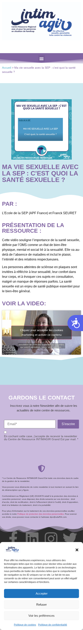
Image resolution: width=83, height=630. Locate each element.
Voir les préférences (41, 615)
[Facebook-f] (13, 538)
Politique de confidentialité (52, 624)
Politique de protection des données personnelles (40, 514)
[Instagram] (51, 538)
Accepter (42, 593)
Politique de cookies (25, 624)
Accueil (6, 67)
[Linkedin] (32, 538)
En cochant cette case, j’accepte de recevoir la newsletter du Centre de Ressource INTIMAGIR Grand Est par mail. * (41, 438)
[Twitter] (70, 538)
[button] (77, 550)
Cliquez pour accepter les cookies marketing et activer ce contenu (41, 332)
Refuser (41, 604)
